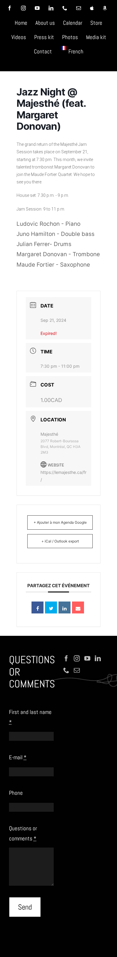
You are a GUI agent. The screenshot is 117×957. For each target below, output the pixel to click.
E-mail (17, 757)
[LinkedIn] (98, 658)
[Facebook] (66, 658)
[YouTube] (87, 658)
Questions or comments (23, 833)
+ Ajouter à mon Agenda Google (60, 522)
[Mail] (77, 670)
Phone (16, 793)
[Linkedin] (64, 607)
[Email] (78, 607)
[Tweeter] (51, 607)
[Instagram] (77, 658)
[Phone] (66, 670)
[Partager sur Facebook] (38, 607)
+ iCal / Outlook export (60, 541)
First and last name (30, 717)
